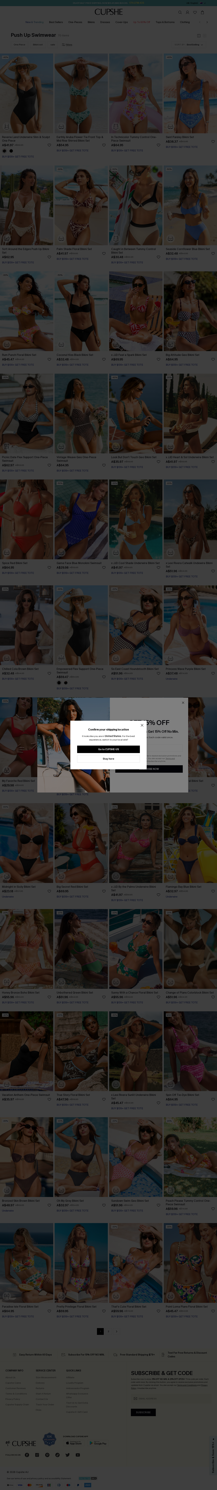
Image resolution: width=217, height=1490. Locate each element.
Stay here (108, 758)
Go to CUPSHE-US (108, 749)
